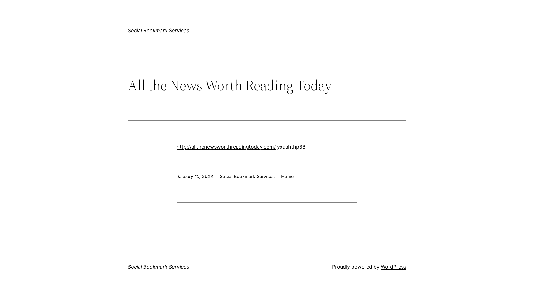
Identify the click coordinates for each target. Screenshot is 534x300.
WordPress (393, 267)
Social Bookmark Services (158, 30)
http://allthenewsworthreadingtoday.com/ (226, 147)
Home (287, 176)
